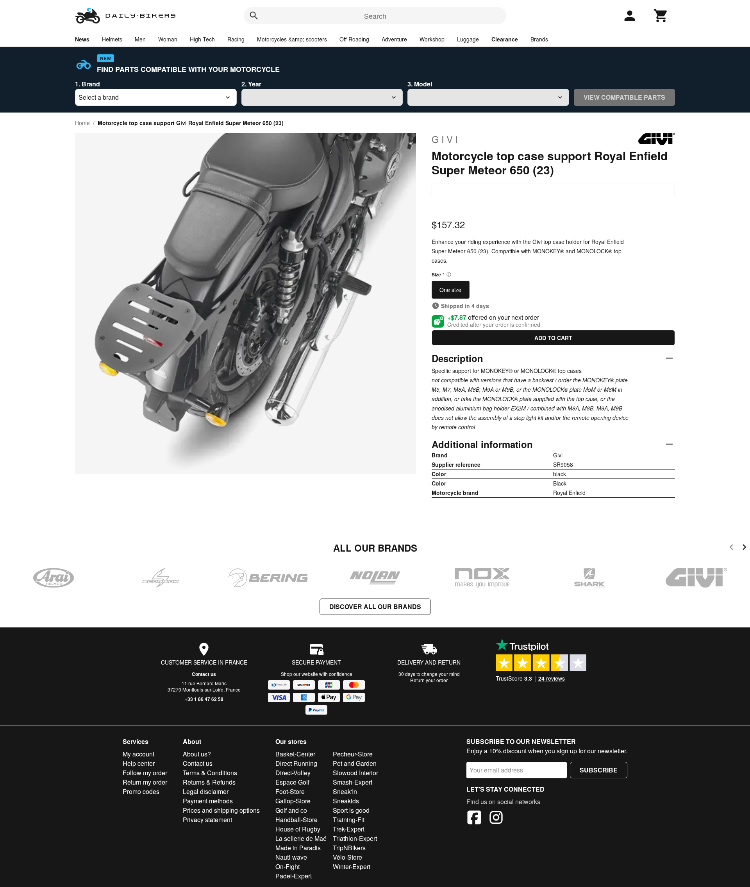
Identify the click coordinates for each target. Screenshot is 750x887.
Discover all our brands (375, 606)
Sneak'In (345, 791)
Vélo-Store (347, 857)
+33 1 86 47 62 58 (204, 698)
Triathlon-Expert (355, 838)
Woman (167, 39)
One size (450, 290)
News (82, 39)
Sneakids (346, 800)
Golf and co (291, 810)
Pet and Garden (355, 763)
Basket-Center (295, 753)
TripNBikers (349, 847)
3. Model (419, 83)
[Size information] (449, 274)
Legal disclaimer (206, 791)
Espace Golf (292, 782)
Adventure (394, 39)
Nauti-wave (291, 857)
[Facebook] (474, 819)
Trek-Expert (348, 828)
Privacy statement (207, 819)
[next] (744, 548)
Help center (139, 763)
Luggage (468, 39)
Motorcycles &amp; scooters (292, 39)
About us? (197, 753)
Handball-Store (296, 819)
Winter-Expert (351, 866)
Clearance (504, 39)
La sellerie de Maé (301, 838)
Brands (539, 39)
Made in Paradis (298, 847)
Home (82, 123)
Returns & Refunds (209, 782)
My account (138, 753)
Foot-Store (290, 791)
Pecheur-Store (353, 753)
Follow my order (145, 772)
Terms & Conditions (210, 772)
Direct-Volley (293, 772)
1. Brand (87, 83)
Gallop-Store (293, 800)
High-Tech (202, 39)
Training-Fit (348, 819)
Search (375, 16)
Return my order (145, 782)
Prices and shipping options (221, 810)
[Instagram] (496, 819)
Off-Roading (354, 39)
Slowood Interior (355, 772)
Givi (446, 139)
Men (140, 39)
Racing (236, 39)
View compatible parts (624, 97)
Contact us (204, 674)
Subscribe (599, 769)
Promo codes (141, 791)
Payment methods (208, 800)
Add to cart (553, 338)
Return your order (429, 680)
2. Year (251, 83)
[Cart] (661, 15)
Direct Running (296, 763)
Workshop (432, 39)
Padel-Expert (293, 875)
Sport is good (351, 810)
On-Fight (287, 866)
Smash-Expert (352, 782)
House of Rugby (297, 828)
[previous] (731, 548)
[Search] (253, 15)
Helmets (112, 39)
